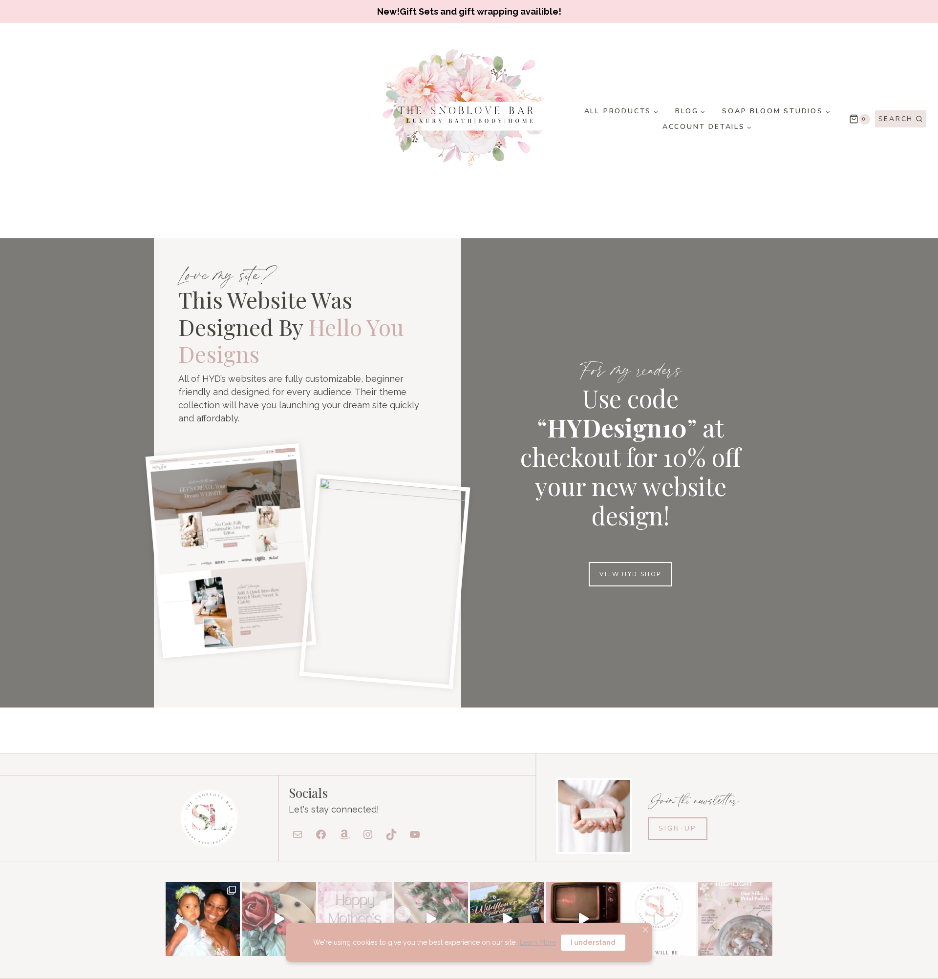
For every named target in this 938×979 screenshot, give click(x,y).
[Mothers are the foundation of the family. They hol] (355, 919)
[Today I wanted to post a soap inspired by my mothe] (279, 919)
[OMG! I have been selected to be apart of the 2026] (659, 919)
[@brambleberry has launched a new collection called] (507, 919)
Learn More (538, 942)
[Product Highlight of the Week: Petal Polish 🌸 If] (735, 919)
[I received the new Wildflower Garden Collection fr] (431, 919)
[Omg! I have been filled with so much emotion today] (203, 919)
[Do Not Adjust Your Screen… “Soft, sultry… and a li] (583, 919)
